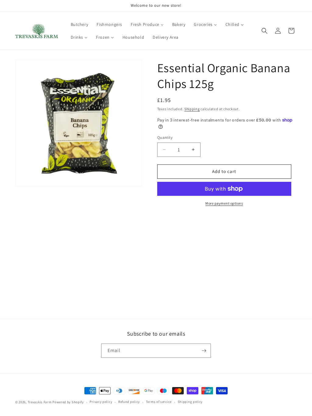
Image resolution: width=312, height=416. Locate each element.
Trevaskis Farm (40, 402)
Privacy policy (101, 402)
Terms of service (159, 402)
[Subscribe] (204, 351)
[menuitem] (79, 24)
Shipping (192, 109)
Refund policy (129, 402)
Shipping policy (190, 402)
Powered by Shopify (68, 402)
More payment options (224, 203)
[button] (264, 30)
